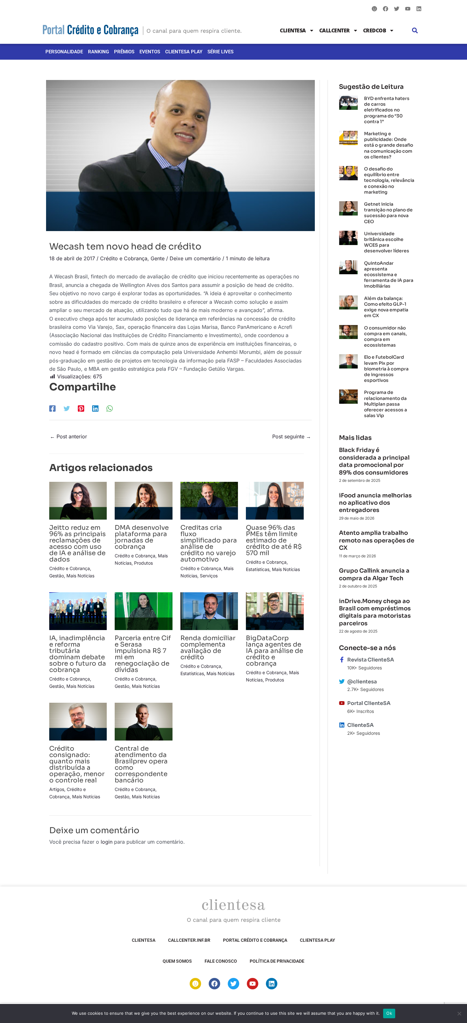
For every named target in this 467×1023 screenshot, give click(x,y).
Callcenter (334, 30)
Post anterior (68, 436)
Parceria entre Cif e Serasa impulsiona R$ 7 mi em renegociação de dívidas (143, 654)
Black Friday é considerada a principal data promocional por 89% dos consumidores (374, 461)
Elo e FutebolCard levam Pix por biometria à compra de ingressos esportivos (386, 368)
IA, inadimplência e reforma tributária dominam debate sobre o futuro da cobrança (77, 654)
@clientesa (362, 681)
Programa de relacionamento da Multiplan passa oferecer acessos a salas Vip (385, 403)
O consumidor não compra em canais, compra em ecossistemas (385, 336)
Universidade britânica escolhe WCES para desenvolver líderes (386, 242)
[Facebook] (52, 408)
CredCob (374, 30)
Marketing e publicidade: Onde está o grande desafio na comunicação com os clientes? (388, 145)
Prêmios (124, 52)
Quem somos (177, 961)
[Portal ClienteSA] (342, 703)
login (106, 842)
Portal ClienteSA (368, 703)
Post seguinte (291, 436)
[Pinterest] (81, 408)
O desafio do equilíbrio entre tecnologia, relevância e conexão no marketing (389, 180)
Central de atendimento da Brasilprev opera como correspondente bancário (141, 764)
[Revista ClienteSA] (342, 659)
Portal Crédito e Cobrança (255, 940)
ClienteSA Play (183, 52)
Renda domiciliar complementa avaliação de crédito (207, 647)
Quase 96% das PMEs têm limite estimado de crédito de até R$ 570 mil (274, 540)
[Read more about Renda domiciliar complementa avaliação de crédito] (209, 611)
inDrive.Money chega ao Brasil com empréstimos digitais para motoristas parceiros (375, 612)
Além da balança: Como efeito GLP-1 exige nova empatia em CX (386, 307)
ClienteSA (293, 30)
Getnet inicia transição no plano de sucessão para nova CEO (388, 212)
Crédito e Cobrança (123, 258)
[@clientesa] (342, 681)
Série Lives (220, 52)
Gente (158, 258)
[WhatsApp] (109, 408)
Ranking (98, 52)
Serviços (209, 575)
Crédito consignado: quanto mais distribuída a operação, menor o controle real (77, 764)
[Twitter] (67, 408)
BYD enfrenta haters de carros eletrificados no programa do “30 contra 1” (386, 110)
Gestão (56, 575)
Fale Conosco (221, 961)
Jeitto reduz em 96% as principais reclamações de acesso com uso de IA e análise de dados (77, 543)
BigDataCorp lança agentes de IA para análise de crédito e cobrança (274, 651)
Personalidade (64, 52)
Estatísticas (257, 569)
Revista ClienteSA (370, 659)
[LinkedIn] (95, 408)
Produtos (143, 563)
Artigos (56, 789)
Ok (389, 1013)
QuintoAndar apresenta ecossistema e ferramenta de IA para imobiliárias (388, 274)
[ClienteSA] (342, 725)
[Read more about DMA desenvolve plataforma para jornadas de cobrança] (143, 500)
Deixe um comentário (195, 258)
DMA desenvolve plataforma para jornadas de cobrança (142, 537)
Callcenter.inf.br (189, 940)
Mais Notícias (80, 575)
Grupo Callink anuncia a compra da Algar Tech (374, 574)
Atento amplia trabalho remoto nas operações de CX (376, 540)
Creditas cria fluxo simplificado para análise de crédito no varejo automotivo (208, 543)
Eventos (149, 52)
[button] (415, 30)
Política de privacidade (277, 961)
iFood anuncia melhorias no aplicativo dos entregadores (375, 503)
